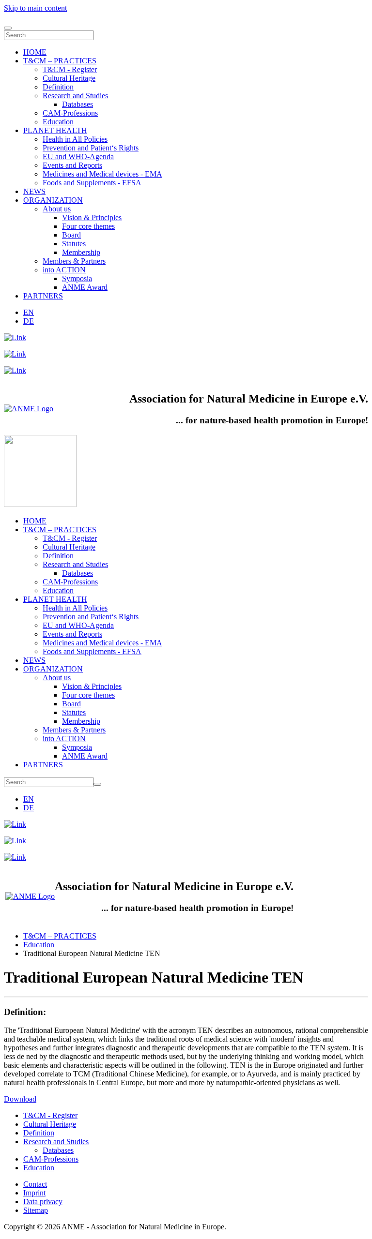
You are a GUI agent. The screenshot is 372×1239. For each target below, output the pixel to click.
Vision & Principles (92, 217)
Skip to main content (35, 8)
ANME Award (85, 287)
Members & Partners (74, 261)
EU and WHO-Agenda (78, 156)
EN (28, 312)
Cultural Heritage (69, 78)
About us (57, 209)
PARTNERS (43, 296)
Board (71, 235)
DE (28, 321)
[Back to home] (40, 504)
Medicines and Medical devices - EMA (102, 174)
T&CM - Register (70, 69)
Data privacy (42, 1201)
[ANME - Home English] (28, 408)
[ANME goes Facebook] (15, 370)
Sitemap (35, 1210)
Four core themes (88, 226)
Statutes (74, 243)
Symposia (77, 278)
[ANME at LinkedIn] (15, 337)
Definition (58, 87)
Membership (81, 252)
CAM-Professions (70, 113)
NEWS (34, 191)
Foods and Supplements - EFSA (92, 183)
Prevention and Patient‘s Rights (91, 148)
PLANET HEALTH (55, 130)
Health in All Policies (75, 139)
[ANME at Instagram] (15, 354)
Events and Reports (72, 165)
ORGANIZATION (53, 200)
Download (20, 1099)
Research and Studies (75, 95)
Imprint (34, 1193)
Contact (35, 1184)
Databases (77, 104)
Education (58, 122)
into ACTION (64, 270)
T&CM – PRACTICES (59, 61)
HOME (34, 52)
